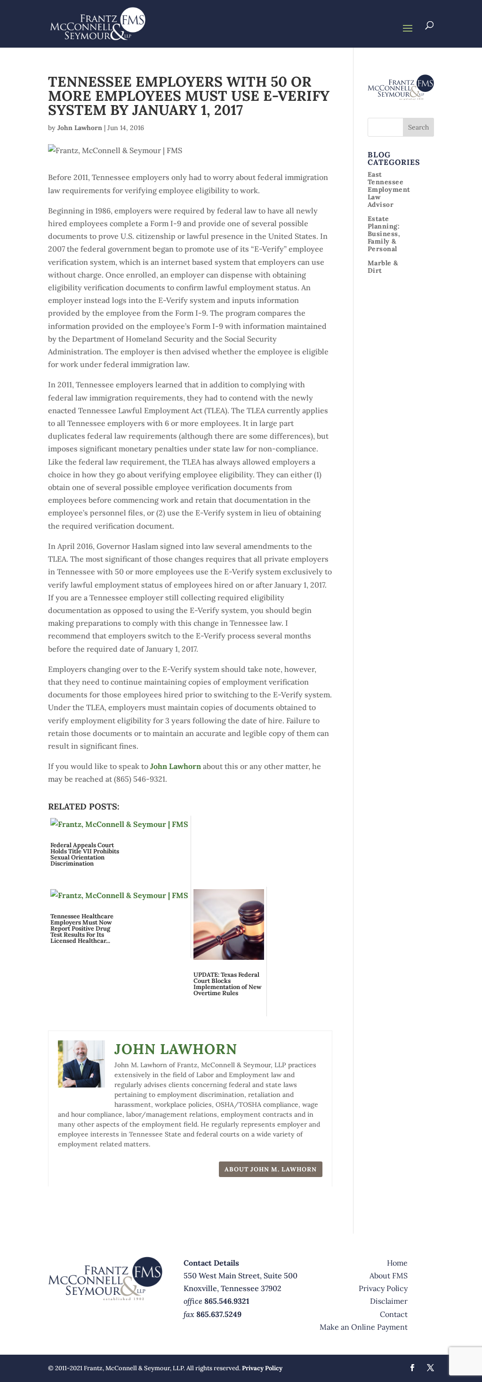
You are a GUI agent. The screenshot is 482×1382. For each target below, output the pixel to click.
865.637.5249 (218, 1314)
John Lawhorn (79, 127)
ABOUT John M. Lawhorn (271, 1169)
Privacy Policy (383, 1288)
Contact (394, 1314)
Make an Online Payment (364, 1327)
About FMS (389, 1275)
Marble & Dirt (383, 267)
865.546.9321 (226, 1301)
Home (397, 1263)
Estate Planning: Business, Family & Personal (384, 233)
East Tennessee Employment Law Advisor (389, 189)
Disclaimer (389, 1301)
